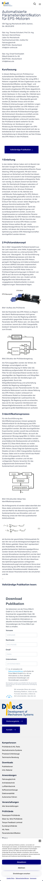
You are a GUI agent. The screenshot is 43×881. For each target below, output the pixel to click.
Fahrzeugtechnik (8, 779)
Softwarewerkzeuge (10, 790)
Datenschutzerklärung (22, 878)
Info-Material (7, 770)
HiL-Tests (5, 830)
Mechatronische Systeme (12, 750)
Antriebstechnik (8, 783)
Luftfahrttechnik (8, 786)
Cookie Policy (11, 878)
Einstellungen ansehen (21, 874)
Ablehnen (21, 868)
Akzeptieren (21, 862)
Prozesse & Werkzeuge (11, 754)
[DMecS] (7, 4)
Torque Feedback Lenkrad (12, 822)
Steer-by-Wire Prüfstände (12, 819)
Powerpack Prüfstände (11, 815)
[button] (40, 841)
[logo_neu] (17, 715)
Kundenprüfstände (9, 826)
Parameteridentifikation (11, 833)
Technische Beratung (10, 757)
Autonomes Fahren (9, 797)
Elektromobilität (8, 793)
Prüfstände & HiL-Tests (11, 747)
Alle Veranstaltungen (10, 806)
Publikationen (7, 766)
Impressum (33, 878)
